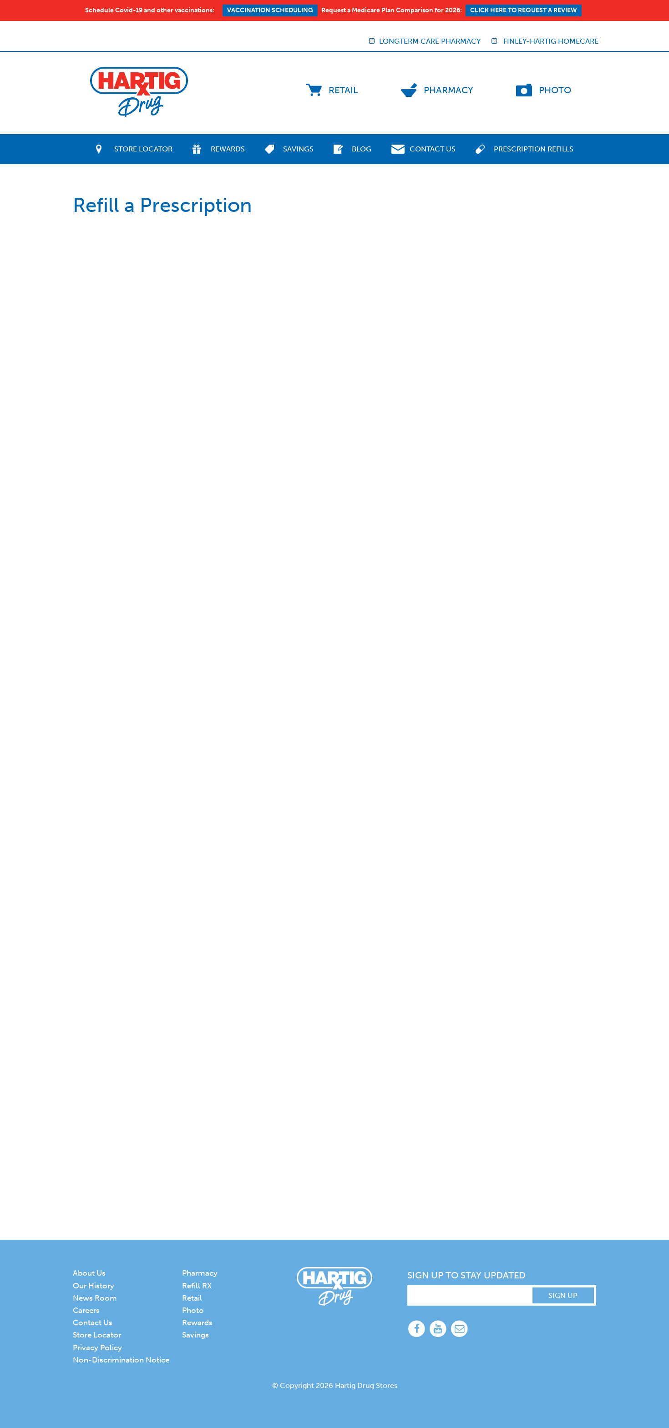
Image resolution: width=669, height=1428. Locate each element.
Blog (361, 149)
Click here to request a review (523, 10)
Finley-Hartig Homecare (550, 41)
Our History (93, 1285)
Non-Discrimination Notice (121, 1359)
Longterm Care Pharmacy (430, 41)
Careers (86, 1310)
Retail (343, 90)
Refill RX (197, 1285)
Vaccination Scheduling (270, 10)
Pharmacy (448, 90)
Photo (555, 90)
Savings (298, 149)
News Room (95, 1297)
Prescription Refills (533, 149)
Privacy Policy (97, 1347)
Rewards (228, 149)
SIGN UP (563, 1295)
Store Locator (143, 149)
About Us (89, 1272)
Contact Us (433, 149)
